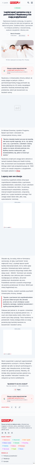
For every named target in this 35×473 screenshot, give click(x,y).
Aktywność (16, 440)
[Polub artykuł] (28, 35)
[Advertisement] (17, 215)
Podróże (6, 446)
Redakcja (6, 458)
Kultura (14, 446)
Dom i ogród (26, 440)
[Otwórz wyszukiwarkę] (28, 2)
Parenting (25, 443)
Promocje (22, 446)
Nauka (21, 449)
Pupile (14, 449)
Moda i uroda (7, 443)
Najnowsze (7, 440)
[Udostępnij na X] (15, 407)
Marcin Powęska (15, 33)
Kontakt (6, 461)
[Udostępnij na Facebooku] (11, 407)
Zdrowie (17, 443)
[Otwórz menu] (32, 2)
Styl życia (6, 449)
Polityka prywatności (10, 456)
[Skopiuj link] (19, 407)
